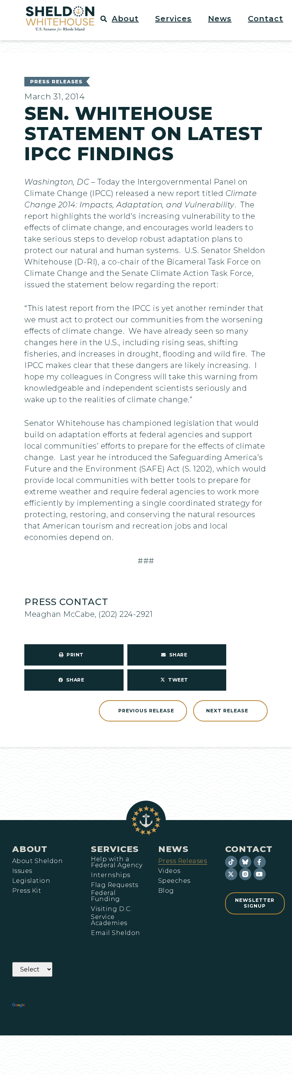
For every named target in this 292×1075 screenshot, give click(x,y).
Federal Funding (105, 896)
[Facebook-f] (260, 862)
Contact (249, 849)
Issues (22, 871)
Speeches (174, 881)
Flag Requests (114, 885)
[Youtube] (260, 874)
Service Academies (109, 920)
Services (115, 849)
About (30, 849)
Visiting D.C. (111, 909)
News (173, 849)
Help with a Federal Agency (116, 862)
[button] (129, 18)
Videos (169, 871)
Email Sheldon (115, 933)
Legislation (31, 881)
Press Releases (56, 81)
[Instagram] (245, 874)
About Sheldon (37, 861)
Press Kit (26, 890)
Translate (47, 1005)
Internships (110, 875)
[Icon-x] (231, 874)
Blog (166, 890)
